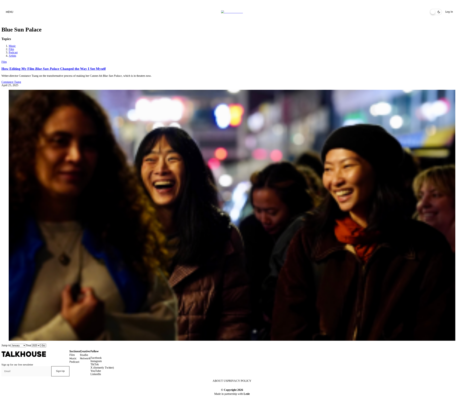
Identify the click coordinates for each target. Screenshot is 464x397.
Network (85, 358)
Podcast (13, 52)
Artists (12, 55)
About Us (220, 380)
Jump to (6, 345)
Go (43, 345)
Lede (247, 393)
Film (11, 49)
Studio (84, 355)
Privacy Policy (239, 380)
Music (12, 45)
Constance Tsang (11, 81)
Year (28, 345)
